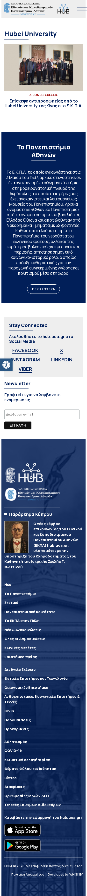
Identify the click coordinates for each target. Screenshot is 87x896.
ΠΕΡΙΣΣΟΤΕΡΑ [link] (43, 289)
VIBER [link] (25, 369)
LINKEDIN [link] (61, 359)
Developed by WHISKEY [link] (65, 874)
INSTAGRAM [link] (25, 359)
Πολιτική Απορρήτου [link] (27, 874)
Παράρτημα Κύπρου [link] (30, 514)
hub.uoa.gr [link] (70, 817)
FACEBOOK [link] (25, 350)
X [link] (61, 350)
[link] (6, 364)
